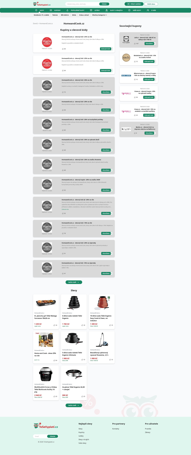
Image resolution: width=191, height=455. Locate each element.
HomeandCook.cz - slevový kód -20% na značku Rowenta (81, 160)
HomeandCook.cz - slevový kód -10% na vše (77, 223)
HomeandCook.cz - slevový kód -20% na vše (77, 102)
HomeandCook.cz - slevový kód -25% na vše (77, 58)
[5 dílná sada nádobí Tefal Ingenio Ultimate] (73, 340)
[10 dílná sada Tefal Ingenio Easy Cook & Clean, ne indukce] (101, 303)
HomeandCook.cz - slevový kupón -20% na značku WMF (81, 180)
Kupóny (81, 432)
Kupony (57, 10)
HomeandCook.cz (46, 23)
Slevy (42, 10)
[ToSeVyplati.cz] (42, 4)
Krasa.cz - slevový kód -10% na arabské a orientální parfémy (144, 110)
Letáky (97, 10)
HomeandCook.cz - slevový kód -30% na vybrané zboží (80, 140)
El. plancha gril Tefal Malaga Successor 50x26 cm (45, 317)
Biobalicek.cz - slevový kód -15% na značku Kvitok (145, 56)
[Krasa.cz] (126, 93)
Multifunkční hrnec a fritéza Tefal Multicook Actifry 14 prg (45, 389)
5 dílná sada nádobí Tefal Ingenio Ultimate (72, 354)
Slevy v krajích (84, 439)
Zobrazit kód (105, 49)
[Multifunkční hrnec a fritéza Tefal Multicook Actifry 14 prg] (45, 374)
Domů (35, 23)
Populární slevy (77, 10)
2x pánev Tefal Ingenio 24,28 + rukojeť (73, 388)
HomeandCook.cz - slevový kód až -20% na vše (78, 200)
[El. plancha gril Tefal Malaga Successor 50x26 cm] (45, 303)
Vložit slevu (151, 4)
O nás (153, 10)
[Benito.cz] (126, 129)
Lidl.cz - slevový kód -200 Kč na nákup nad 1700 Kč (144, 38)
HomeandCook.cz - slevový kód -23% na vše (77, 37)
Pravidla (148, 429)
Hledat (104, 4)
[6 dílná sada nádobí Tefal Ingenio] (73, 303)
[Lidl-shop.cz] (126, 40)
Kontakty (115, 429)
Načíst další (72, 282)
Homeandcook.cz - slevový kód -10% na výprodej (79, 263)
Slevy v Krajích (116, 10)
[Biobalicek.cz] (126, 57)
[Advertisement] (138, 154)
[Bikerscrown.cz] (126, 76)
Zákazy (147, 432)
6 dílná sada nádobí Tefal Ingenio (72, 317)
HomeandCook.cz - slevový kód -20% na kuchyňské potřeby (82, 119)
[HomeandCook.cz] (47, 42)
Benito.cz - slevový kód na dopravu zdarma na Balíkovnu (144, 128)
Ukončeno (106, 92)
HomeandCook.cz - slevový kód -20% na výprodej (79, 243)
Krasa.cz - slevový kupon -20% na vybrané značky (144, 92)
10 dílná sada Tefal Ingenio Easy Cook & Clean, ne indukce (100, 318)
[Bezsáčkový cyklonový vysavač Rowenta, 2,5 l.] (101, 340)
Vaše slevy (137, 10)
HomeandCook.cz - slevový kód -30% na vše (77, 80)
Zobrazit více (65, 209)
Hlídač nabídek (136, 4)
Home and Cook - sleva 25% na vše (45, 354)
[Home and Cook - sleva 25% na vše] (45, 340)
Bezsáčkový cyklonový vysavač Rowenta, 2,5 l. (99, 354)
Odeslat (52, 436)
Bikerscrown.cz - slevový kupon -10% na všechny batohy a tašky (145, 74)
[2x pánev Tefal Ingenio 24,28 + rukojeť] (73, 374)
